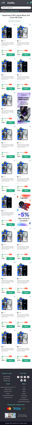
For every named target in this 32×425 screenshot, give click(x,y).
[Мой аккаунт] (27, 3)
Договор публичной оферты (24, 401)
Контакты (8, 393)
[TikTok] (28, 377)
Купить (10, 54)
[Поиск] (30, 7)
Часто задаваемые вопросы (8, 395)
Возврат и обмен (8, 389)
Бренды (24, 393)
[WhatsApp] (25, 380)
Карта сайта (24, 397)
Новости (24, 389)
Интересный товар (8, 397)
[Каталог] (1, 3)
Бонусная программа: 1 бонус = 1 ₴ (8, 387)
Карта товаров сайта (24, 399)
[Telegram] (21, 380)
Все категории (24, 395)
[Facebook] (18, 377)
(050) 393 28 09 (7, 378)
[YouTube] (21, 377)
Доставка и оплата (8, 391)
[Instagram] (25, 377)
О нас (24, 387)
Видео (24, 391)
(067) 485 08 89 (7, 376)
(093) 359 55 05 (7, 380)
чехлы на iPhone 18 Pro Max (13, 11)
